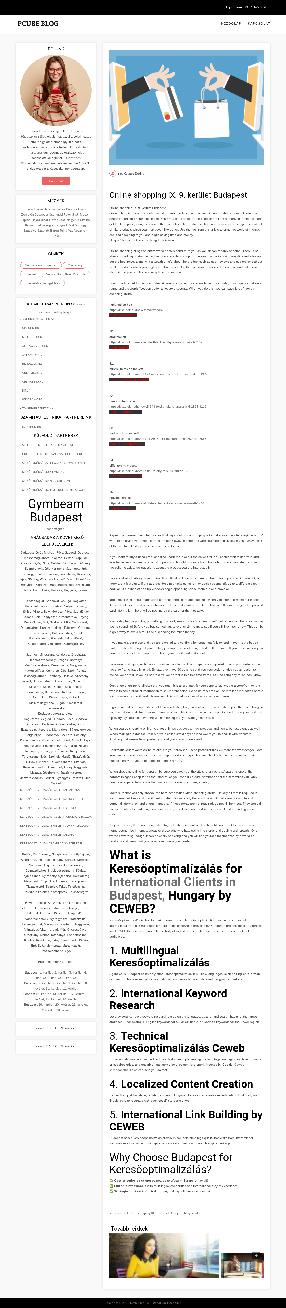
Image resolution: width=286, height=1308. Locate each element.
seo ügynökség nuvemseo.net (45, 472)
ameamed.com (32, 354)
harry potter (125, 412)
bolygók (122, 508)
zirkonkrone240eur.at (37, 319)
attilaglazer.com (35, 345)
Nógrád (62, 225)
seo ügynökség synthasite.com (46, 481)
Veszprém (81, 230)
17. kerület (53, 999)
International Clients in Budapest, (172, 888)
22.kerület (47, 1010)
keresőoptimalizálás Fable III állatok (48, 834)
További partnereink (37, 408)
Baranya (50, 209)
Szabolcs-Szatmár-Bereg (41, 230)
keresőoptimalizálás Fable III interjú (48, 807)
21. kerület (79, 1004)
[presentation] (256, 1255)
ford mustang (127, 444)
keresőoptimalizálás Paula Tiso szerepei (51, 843)
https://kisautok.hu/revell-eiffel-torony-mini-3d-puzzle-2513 (150, 471)
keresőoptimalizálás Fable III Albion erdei (51, 798)
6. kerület (69, 978)
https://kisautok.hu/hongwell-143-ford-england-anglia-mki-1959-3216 (157, 406)
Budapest (42, 214)
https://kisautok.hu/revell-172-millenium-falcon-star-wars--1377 (158, 374)
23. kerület (63, 1010)
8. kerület (60, 983)
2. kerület (60, 972)
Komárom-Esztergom (40, 225)
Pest (71, 225)
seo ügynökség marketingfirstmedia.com (53, 489)
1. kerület (46, 972)
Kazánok (79, 304)
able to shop (181, 218)
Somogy (80, 225)
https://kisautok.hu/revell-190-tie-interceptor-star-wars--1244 (156, 503)
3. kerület (75, 972)
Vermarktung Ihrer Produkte (66, 274)
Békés (61, 209)
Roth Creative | (156, 1303)
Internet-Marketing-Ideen (42, 283)
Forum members (218, 707)
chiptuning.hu (33, 381)
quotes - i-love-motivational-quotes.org (52, 454)
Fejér (68, 214)
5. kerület (54, 978)
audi (119, 347)
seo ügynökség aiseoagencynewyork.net (53, 463)
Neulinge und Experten (41, 265)
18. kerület (70, 999)
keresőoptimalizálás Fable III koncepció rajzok (56, 816)
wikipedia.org (32, 399)
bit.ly (26, 390)
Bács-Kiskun (34, 209)
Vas (71, 230)
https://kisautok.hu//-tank (136, 310)
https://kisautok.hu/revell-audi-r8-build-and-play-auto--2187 (155, 342)
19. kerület (45, 1004)
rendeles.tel (32, 363)
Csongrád (56, 214)
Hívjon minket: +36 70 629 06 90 (246, 7)
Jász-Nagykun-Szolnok (75, 220)
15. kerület (76, 994)
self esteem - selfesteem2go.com (47, 445)
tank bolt (123, 315)
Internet (30, 274)
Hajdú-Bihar (40, 220)
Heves (54, 220)
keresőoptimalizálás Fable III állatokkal (50, 790)
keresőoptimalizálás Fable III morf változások (55, 825)
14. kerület (60, 994)
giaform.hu (30, 328)
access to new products (195, 728)
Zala (56, 236)
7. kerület (45, 983)
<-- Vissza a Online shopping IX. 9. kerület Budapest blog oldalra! (155, 1213)
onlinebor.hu (32, 372)
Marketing (75, 265)
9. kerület (75, 983)
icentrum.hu (31, 426)
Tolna (64, 230)
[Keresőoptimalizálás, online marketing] (38, 29)
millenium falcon (129, 379)
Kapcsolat (259, 23)
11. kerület (53, 988)
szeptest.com (32, 337)
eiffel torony (125, 476)
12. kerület (69, 988)
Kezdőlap (231, 23)
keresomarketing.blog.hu (56, 312)
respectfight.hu (55, 529)
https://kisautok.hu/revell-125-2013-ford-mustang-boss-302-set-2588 (157, 438)
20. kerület (62, 1004)
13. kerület (43, 994)
